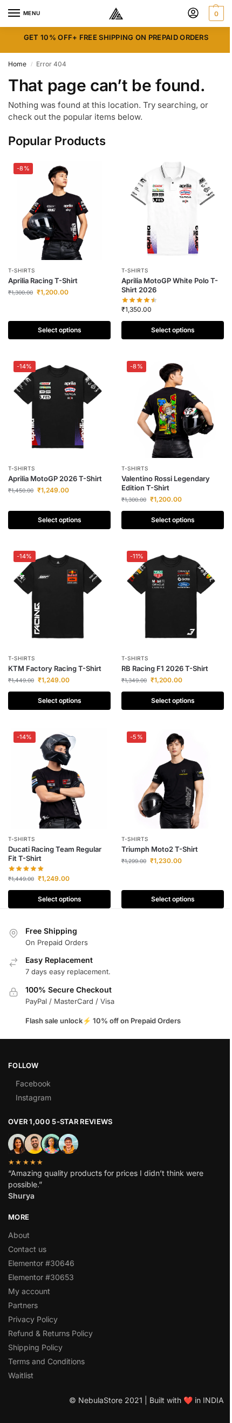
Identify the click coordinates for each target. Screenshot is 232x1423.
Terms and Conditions (46, 1361)
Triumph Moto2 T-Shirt (159, 849)
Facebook (33, 1083)
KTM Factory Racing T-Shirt (54, 668)
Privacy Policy (33, 1319)
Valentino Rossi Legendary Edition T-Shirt (165, 483)
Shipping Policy (35, 1347)
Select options (59, 330)
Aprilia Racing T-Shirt (43, 280)
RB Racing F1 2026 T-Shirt (164, 668)
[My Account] (193, 13)
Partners (23, 1305)
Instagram (33, 1097)
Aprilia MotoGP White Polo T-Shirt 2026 (169, 285)
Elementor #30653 (41, 1277)
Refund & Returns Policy (50, 1333)
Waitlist (20, 1375)
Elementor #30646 (41, 1263)
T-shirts (21, 270)
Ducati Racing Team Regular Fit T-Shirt (54, 854)
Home (17, 64)
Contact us (27, 1249)
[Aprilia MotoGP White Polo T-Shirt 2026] (172, 209)
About (19, 1235)
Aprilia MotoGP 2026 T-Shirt (55, 478)
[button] (215, 13)
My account (29, 1291)
